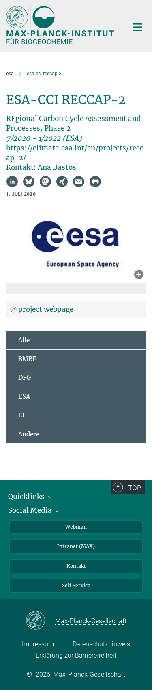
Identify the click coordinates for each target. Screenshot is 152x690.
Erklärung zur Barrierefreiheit (76, 655)
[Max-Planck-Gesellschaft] (40, 621)
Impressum (38, 644)
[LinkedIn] (12, 182)
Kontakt (76, 566)
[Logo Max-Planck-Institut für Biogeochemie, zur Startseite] (61, 25)
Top (134, 488)
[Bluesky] (29, 182)
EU (22, 415)
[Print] (95, 182)
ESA (24, 396)
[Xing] (62, 182)
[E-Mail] (79, 182)
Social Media (31, 510)
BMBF (27, 359)
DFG (24, 377)
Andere (28, 434)
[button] (139, 275)
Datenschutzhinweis (101, 644)
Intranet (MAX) (76, 546)
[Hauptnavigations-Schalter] (137, 27)
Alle (24, 340)
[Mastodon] (45, 182)
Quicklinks (27, 497)
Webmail (76, 527)
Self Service (76, 585)
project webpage (45, 309)
